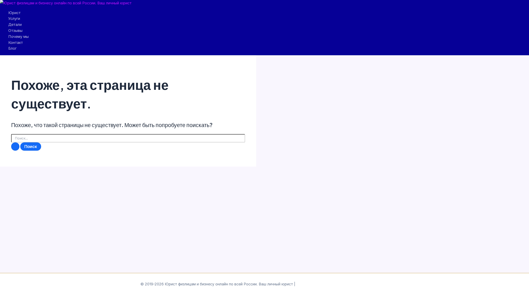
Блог (12, 48)
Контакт (15, 42)
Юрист (14, 13)
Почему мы (18, 36)
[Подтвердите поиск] (15, 146)
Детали (15, 24)
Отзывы (15, 30)
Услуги (14, 18)
